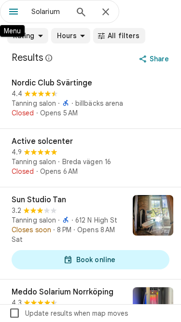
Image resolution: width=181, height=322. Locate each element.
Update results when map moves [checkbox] (68, 313)
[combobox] (49, 11)
